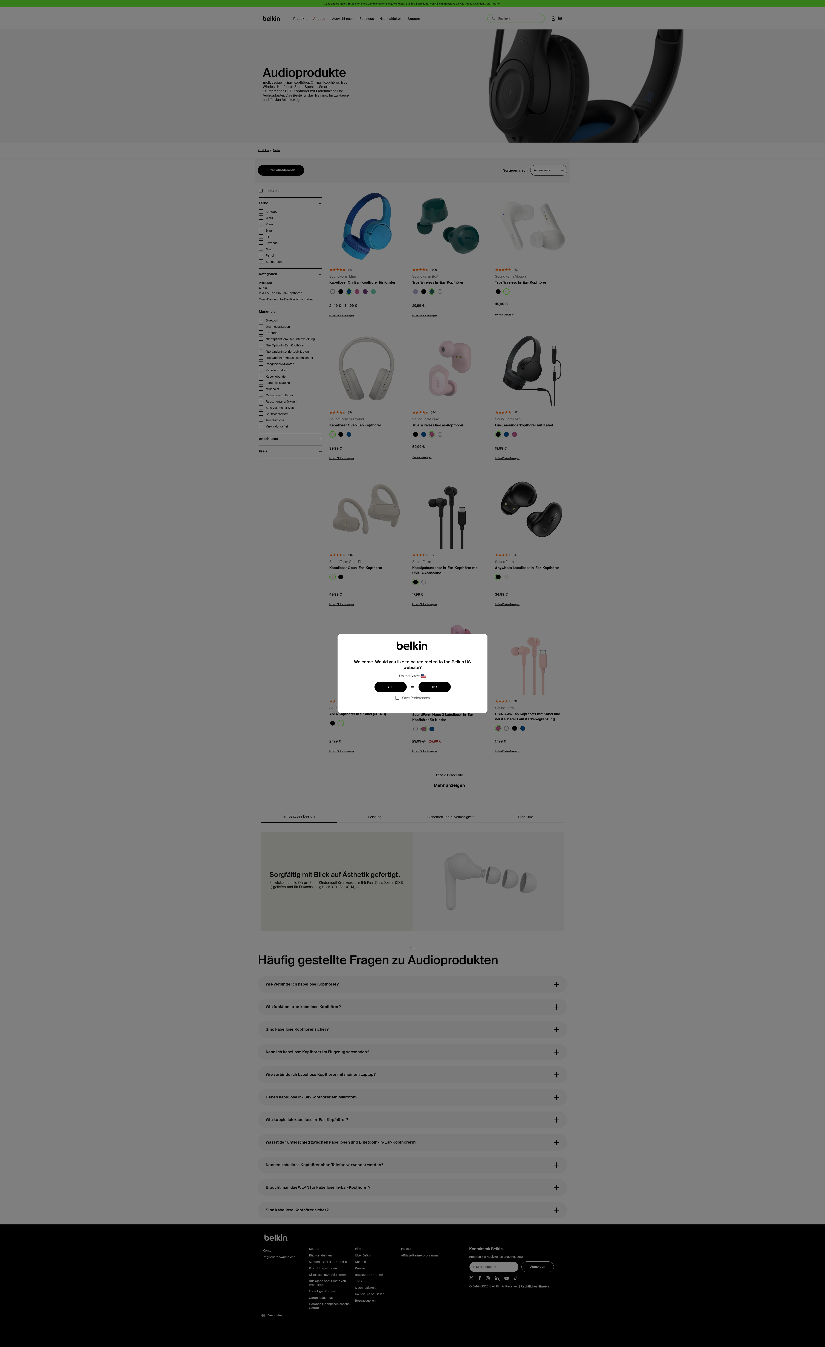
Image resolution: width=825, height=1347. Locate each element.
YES (391, 687)
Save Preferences (416, 698)
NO (434, 687)
